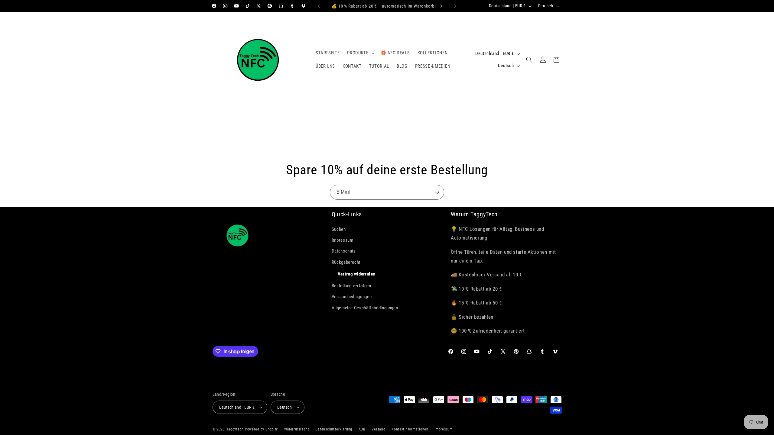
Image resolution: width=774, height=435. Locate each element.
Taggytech (235, 429)
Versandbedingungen (352, 296)
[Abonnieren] (437, 192)
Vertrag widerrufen (356, 274)
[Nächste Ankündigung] (455, 6)
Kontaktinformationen (410, 429)
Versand (378, 429)
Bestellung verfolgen (351, 285)
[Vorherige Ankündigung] (319, 6)
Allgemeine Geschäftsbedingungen (365, 308)
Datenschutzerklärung (333, 429)
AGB (362, 429)
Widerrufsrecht (296, 429)
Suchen (339, 229)
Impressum (342, 240)
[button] (360, 53)
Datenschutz (344, 251)
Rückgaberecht (346, 262)
